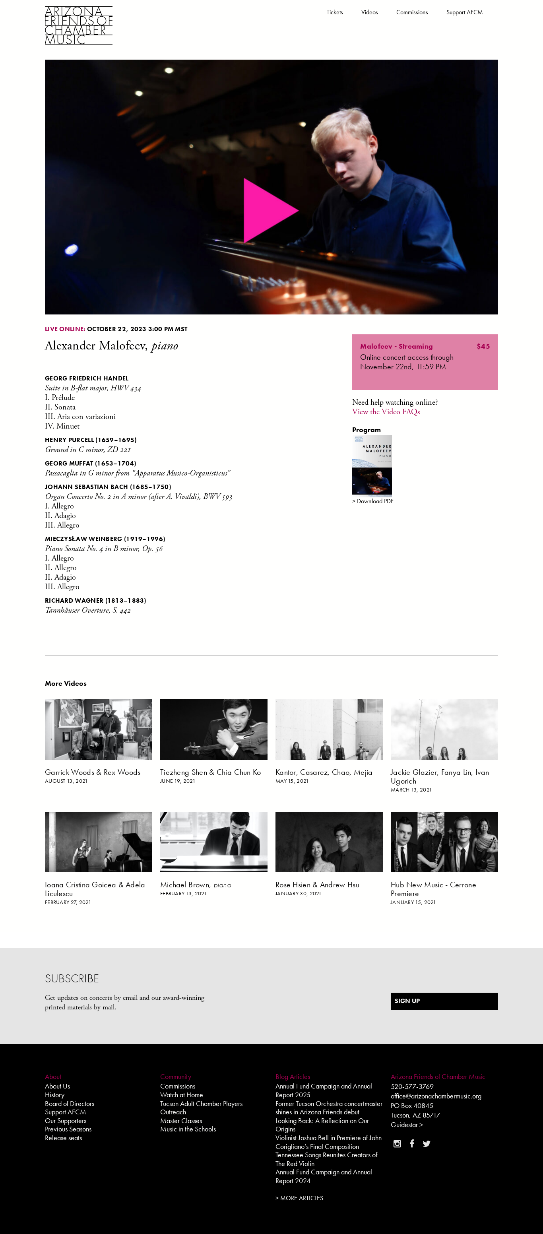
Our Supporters (65, 1120)
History (54, 1094)
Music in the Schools (188, 1128)
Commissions (412, 12)
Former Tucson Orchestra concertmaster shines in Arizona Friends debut (328, 1108)
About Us (57, 1085)
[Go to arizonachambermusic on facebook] (411, 1143)
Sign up (407, 1001)
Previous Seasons (68, 1128)
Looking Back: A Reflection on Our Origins (322, 1125)
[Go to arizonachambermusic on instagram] (397, 1143)
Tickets (335, 12)
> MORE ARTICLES (299, 1198)
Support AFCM (464, 12)
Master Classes (181, 1120)
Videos (369, 12)
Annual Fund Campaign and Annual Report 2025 (323, 1090)
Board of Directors (69, 1103)
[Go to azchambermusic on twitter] (426, 1143)
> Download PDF (373, 501)
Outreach (173, 1111)
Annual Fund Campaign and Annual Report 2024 (323, 1176)
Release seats (63, 1137)
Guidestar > (407, 1124)
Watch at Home (181, 1094)
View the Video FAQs (386, 412)
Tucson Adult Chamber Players (201, 1103)
